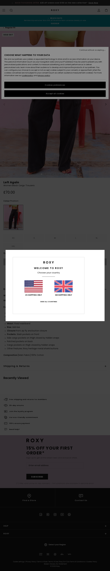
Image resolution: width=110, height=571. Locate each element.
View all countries (48, 301)
